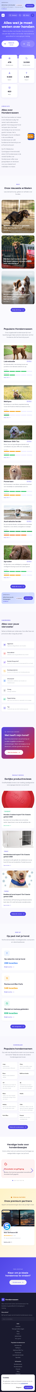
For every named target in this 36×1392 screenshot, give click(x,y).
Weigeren (19, 1387)
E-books (18, 1369)
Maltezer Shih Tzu (18, 1350)
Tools (18, 1334)
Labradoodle (18, 1345)
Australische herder (18, 1355)
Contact (18, 1326)
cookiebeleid (24, 1383)
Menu (27, 15)
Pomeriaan (18, 1352)
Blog (18, 1331)
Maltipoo (18, 1348)
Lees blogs (28, 44)
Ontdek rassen (17, 1282)
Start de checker (12, 752)
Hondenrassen (18, 1364)
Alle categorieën (17, 1026)
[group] (18, 216)
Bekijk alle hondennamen (17, 1127)
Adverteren (30, 6)
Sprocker (18, 1357)
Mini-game (18, 1338)
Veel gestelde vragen (18, 1329)
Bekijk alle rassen (11, 44)
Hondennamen (18, 1367)
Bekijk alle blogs (16, 310)
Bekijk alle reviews (17, 914)
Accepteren (28, 1387)
